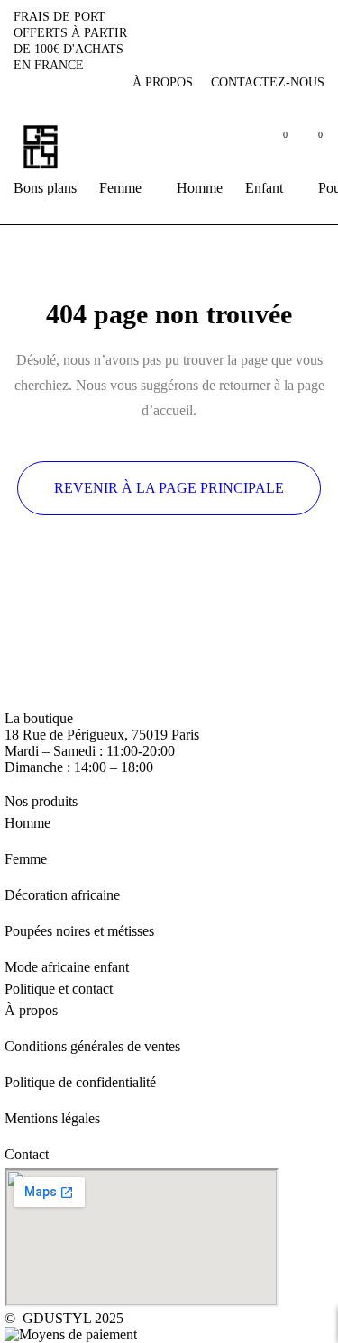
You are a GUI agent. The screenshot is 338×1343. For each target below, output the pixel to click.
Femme (26, 859)
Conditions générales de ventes (92, 1046)
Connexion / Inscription (236, 146)
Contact (27, 1154)
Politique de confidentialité (80, 1082)
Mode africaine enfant (67, 967)
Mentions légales (52, 1118)
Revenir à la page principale (169, 487)
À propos (162, 82)
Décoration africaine (62, 895)
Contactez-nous (267, 82)
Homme (27, 822)
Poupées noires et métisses (79, 931)
